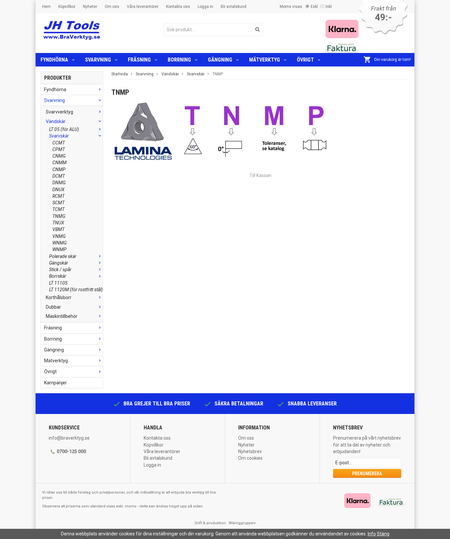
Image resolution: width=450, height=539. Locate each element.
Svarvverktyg (59, 112)
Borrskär (57, 276)
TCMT (58, 209)
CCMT (58, 142)
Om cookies (250, 458)
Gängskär (58, 263)
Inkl (328, 6)
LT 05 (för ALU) (64, 129)
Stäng (383, 533)
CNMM (59, 162)
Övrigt (305, 60)
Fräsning (139, 60)
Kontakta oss (178, 6)
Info (372, 533)
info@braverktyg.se (69, 438)
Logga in (205, 6)
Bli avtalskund (233, 6)
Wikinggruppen (242, 523)
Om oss (112, 6)
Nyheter (90, 6)
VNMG (59, 236)
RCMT (58, 196)
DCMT (58, 176)
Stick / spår (60, 269)
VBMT (58, 229)
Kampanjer (55, 382)
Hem (46, 6)
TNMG (58, 216)
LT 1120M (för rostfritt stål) (76, 289)
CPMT (58, 149)
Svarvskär (59, 136)
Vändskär (56, 121)
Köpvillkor (66, 6)
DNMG (59, 182)
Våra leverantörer (142, 6)
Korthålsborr (58, 297)
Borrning (179, 60)
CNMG (59, 156)
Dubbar (53, 307)
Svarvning (98, 60)
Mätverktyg (264, 60)
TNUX (58, 222)
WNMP (59, 249)
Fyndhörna (54, 60)
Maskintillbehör (61, 316)
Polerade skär (62, 256)
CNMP (59, 169)
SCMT (58, 202)
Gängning (220, 60)
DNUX (58, 189)
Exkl (314, 6)
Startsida (119, 74)
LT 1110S (58, 283)
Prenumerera (367, 473)
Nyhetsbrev (250, 451)
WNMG (59, 242)
